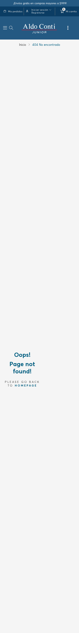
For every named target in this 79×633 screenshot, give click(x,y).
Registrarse (38, 12)
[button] (5, 28)
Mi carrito (71, 11)
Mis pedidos (15, 11)
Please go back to (22, 383)
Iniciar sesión (39, 10)
